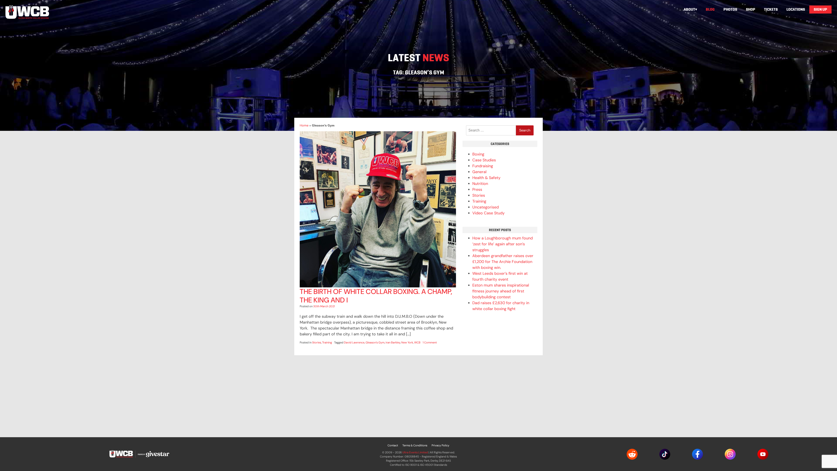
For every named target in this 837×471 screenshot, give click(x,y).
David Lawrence (354, 342)
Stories (316, 342)
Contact (393, 445)
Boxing (478, 154)
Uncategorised (485, 207)
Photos (730, 9)
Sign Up (820, 9)
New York (407, 342)
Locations (795, 9)
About (689, 9)
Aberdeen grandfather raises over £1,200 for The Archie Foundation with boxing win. (502, 261)
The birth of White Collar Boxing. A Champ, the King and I (376, 295)
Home (304, 125)
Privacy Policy (440, 445)
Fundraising (482, 166)
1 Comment (430, 342)
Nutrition (480, 183)
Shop (750, 9)
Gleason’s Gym (375, 342)
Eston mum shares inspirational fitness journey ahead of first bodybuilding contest (500, 291)
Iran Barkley (393, 342)
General (479, 171)
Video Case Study (488, 213)
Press (477, 189)
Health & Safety (486, 177)
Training (327, 342)
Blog (710, 9)
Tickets (771, 9)
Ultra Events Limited (415, 452)
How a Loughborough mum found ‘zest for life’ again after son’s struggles (502, 244)
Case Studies (484, 160)
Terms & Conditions (414, 445)
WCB (417, 342)
